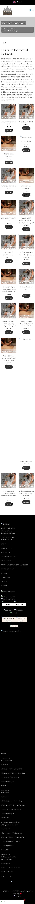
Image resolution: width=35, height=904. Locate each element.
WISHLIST (4, 573)
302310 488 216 (6, 829)
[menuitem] (14, 2)
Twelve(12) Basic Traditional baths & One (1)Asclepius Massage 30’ (26, 220)
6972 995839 (8, 833)
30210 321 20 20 (6, 765)
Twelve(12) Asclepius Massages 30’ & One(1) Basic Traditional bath (8, 289)
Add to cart (9, 130)
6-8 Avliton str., (5, 758)
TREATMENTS (11, 28)
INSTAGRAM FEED (6, 548)
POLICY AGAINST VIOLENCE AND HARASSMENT (14, 565)
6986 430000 (8, 769)
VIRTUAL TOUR (5, 552)
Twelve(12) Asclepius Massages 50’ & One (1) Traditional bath (26, 323)
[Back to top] (30, 900)
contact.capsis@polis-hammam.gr (10, 868)
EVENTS (3, 544)
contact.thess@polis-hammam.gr (10, 841)
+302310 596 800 (5, 863)
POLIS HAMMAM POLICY (8, 556)
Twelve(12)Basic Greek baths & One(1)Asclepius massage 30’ (26, 255)
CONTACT (4, 586)
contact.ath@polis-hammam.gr (10, 777)
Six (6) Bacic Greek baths (26, 122)
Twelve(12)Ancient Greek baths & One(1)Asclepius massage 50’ (26, 493)
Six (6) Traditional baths (9, 186)
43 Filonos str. (5, 790)
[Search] (26, 10)
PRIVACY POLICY (6, 561)
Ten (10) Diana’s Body (26, 461)
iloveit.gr (16, 894)
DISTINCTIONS (5, 577)
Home (3, 28)
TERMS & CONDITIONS (7, 569)
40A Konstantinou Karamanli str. (10, 822)
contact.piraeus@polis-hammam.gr (11, 809)
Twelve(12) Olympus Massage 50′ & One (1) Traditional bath (8, 358)
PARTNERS (4, 581)
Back (4, 43)
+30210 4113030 (5, 797)
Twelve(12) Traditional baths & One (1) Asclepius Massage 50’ (8, 323)
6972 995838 (8, 801)
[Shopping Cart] (29, 10)
